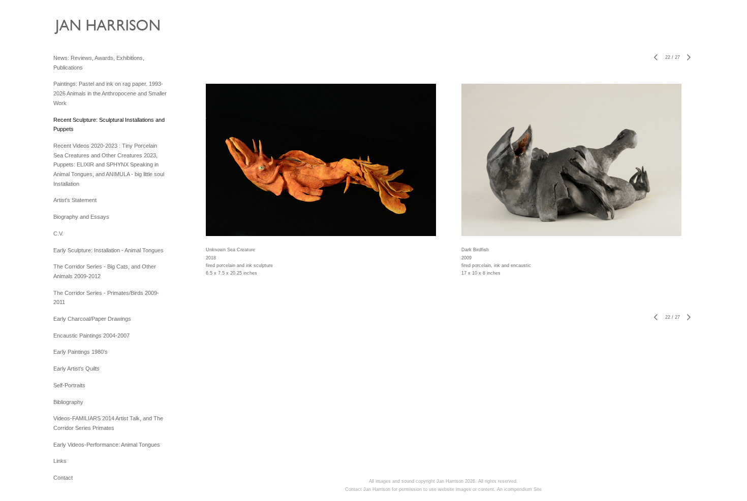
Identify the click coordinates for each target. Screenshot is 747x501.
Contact (63, 478)
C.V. (58, 233)
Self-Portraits (69, 385)
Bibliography (68, 402)
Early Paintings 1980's (80, 352)
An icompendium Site (519, 489)
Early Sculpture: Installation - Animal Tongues (108, 250)
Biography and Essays (81, 217)
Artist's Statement (75, 200)
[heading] (78, 29)
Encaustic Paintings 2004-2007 (91, 335)
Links (60, 461)
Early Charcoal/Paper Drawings (92, 319)
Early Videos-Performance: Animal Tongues (106, 445)
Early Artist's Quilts (76, 368)
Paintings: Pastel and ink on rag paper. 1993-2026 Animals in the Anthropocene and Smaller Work (110, 93)
